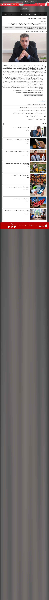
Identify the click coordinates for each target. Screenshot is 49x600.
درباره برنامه (13, 14)
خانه (44, 14)
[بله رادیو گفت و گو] (8, 227)
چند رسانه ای (21, 14)
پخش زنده (15, 4)
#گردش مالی (31, 95)
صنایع (35, 18)
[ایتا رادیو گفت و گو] (11, 227)
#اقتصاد (35, 95)
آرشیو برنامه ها (21, 4)
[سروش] (8, 4)
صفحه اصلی (44, 18)
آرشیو (35, 14)
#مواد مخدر (26, 95)
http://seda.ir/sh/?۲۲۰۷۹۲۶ (31, 31)
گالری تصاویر (28, 14)
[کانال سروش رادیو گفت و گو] (15, 227)
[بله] (5, 4)
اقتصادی (39, 18)
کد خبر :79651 (30, 18)
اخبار (40, 14)
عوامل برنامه (6, 14)
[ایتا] (10, 4)
